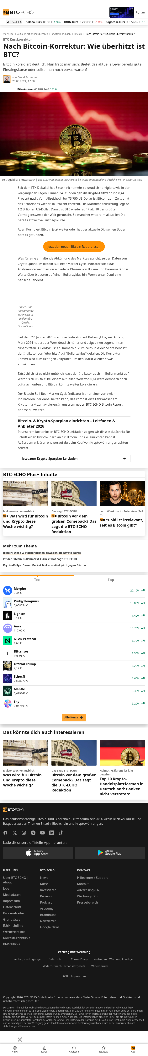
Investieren (48, 890)
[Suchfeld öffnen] (138, 12)
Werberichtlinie (14, 932)
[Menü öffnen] (143, 12)
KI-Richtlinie (11, 944)
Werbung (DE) (87, 896)
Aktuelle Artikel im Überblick (32, 34)
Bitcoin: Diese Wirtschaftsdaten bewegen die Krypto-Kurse (42, 553)
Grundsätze (11, 919)
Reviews (46, 896)
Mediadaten (12, 895)
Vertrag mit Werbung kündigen (114, 959)
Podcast (46, 902)
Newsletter (48, 921)
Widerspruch (99, 966)
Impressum (11, 901)
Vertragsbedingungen (28, 959)
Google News (50, 927)
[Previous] (4, 1036)
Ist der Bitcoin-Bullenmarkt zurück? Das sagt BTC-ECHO (40, 559)
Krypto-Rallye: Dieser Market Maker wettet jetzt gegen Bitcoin (44, 565)
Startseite (8, 34)
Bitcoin (78, 34)
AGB (65, 976)
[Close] (20, 1039)
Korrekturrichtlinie (16, 938)
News (44, 878)
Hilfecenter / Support (92, 878)
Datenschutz (12, 907)
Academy (46, 908)
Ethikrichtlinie (13, 925)
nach (33, 198)
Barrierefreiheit (14, 913)
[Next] (12, 1036)
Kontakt (83, 884)
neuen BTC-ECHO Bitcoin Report (99, 404)
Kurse (44, 884)
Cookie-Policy (79, 959)
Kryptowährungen (61, 34)
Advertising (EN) (88, 890)
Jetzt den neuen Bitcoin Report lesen (74, 246)
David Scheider (27, 77)
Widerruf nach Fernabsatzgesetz (64, 966)
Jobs (6, 888)
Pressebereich (87, 902)
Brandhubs (48, 915)
